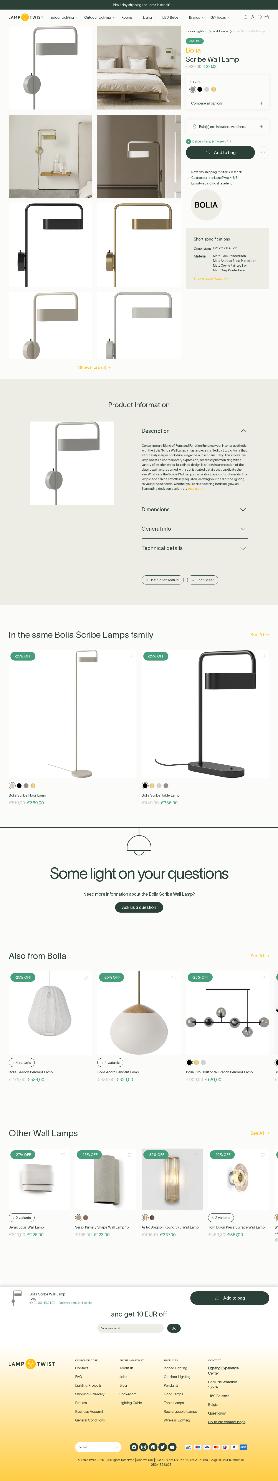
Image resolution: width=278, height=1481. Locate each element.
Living (147, 17)
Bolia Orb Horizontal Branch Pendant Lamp (219, 1072)
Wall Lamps (220, 31)
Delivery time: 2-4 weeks (75, 1303)
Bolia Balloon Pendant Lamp (31, 1072)
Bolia (193, 50)
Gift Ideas (218, 17)
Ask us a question (139, 907)
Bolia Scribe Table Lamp (161, 795)
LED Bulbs (170, 17)
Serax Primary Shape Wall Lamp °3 (102, 1227)
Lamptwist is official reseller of (212, 183)
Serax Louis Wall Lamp (26, 1227)
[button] (50, 68)
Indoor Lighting (62, 17)
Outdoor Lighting (97, 17)
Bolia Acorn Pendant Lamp (118, 1072)
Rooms (126, 17)
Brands (194, 17)
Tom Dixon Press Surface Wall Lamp (236, 1227)
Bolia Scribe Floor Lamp (27, 795)
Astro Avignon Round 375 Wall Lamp (170, 1227)
